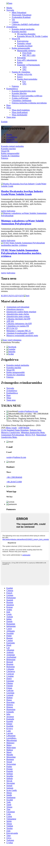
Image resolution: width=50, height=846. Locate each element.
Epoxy (20, 77)
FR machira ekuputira (26, 34)
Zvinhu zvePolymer (20, 98)
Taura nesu (11, 117)
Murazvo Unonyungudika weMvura (27, 96)
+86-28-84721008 (14, 482)
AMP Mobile (23, 428)
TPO (24, 67)
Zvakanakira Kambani (21, 17)
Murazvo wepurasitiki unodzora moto (22, 335)
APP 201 (10, 321)
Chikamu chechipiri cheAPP (18, 319)
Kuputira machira (19, 31)
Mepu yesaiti (11, 428)
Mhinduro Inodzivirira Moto (33, 432)
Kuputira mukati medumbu (23, 29)
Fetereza (15, 86)
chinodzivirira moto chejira (17, 314)
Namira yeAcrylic (24, 74)
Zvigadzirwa (11, 27)
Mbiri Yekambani (19, 12)
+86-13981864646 (14, 477)
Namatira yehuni (24, 43)
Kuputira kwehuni (24, 46)
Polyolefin (21, 58)
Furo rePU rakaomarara (27, 60)
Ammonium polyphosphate (17, 307)
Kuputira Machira (19, 93)
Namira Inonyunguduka (27, 79)
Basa (8, 105)
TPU (24, 69)
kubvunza (11, 211)
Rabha (20, 62)
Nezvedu (10, 10)
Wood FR (16, 39)
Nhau (8, 108)
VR (13, 20)
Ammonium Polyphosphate (12, 435)
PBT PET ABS (28, 55)
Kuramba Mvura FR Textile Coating (32, 36)
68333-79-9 (30, 435)
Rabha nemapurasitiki (21, 48)
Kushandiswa (12, 88)
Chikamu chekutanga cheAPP (19, 323)
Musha (9, 8)
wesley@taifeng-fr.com (28, 411)
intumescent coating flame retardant (21, 312)
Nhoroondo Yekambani (21, 15)
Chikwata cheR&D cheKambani (25, 24)
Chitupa (15, 22)
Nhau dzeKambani (20, 112)
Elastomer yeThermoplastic (28, 65)
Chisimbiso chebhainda (21, 100)
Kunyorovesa (22, 41)
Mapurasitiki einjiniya (26, 50)
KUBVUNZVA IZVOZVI (12, 296)
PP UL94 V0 (11, 328)
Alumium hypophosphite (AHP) (20, 333)
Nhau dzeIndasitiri (19, 115)
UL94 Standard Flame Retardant (15, 430)
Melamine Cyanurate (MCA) (18, 331)
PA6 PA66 (26, 53)
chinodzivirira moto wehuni (18, 316)
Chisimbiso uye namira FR (17, 326)
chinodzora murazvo (15, 309)
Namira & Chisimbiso (21, 72)
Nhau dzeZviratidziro (21, 110)
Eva (24, 81)
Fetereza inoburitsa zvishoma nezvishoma (29, 103)
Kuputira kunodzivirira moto (24, 91)
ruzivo (3, 211)
